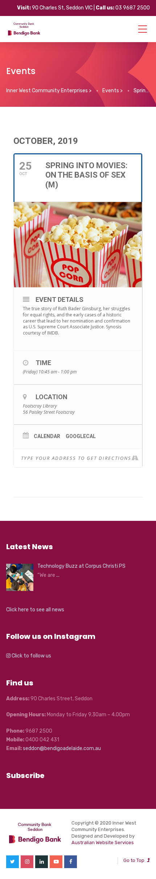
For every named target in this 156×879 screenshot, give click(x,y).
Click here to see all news (35, 610)
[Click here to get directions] (136, 458)
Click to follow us (31, 656)
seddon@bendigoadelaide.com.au (62, 748)
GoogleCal (81, 436)
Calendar (47, 436)
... (57, 575)
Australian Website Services (102, 842)
